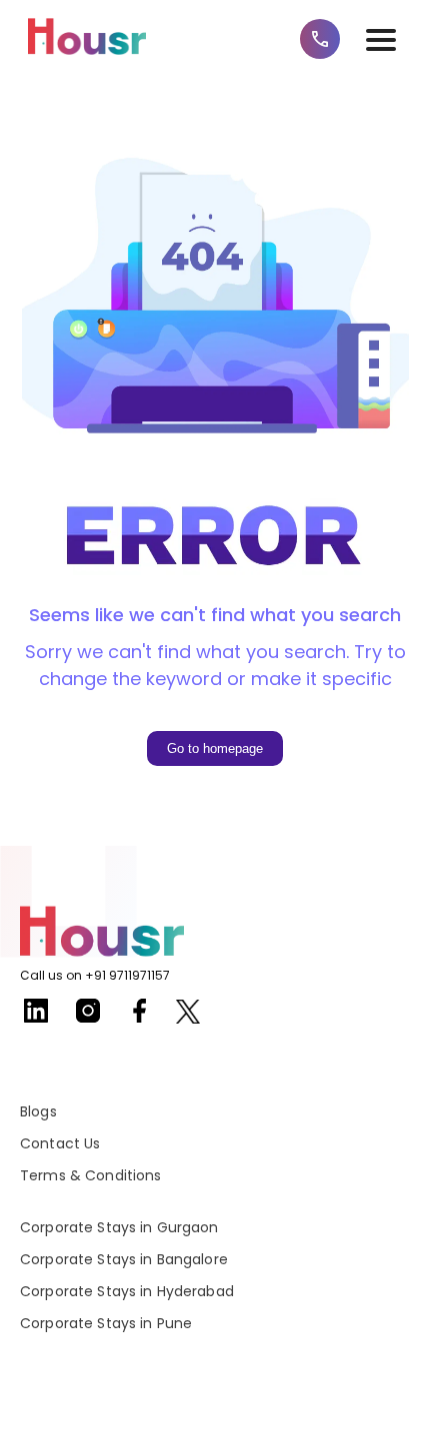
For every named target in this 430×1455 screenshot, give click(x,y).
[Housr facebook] (140, 1018)
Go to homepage (215, 748)
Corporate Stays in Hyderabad (127, 1291)
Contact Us (60, 1143)
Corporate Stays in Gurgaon (119, 1227)
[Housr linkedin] (36, 1018)
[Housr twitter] (188, 1015)
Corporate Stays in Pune (106, 1323)
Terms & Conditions (91, 1175)
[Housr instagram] (88, 1018)
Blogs (38, 1111)
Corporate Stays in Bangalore (124, 1259)
